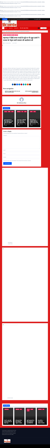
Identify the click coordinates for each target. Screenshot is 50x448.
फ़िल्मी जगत (18, 111)
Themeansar (19, 446)
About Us (32, 446)
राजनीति (9, 111)
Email (4, 153)
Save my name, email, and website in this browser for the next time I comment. (17, 160)
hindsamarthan (22, 102)
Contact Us (37, 446)
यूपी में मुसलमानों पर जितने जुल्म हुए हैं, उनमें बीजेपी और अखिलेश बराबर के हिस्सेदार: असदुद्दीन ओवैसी (8, 122)
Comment (5, 135)
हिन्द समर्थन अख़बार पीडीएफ (44, 446)
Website (4, 157)
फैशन (22, 111)
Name (4, 150)
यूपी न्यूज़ (6, 111)
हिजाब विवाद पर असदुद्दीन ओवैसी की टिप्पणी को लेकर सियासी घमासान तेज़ (34, 121)
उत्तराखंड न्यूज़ (6, 409)
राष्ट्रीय (12, 111)
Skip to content (2, 17)
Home (29, 446)
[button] (47, 28)
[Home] (3, 28)
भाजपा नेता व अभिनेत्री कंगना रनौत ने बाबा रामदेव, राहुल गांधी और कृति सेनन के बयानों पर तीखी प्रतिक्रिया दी (21, 122)
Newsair (14, 446)
